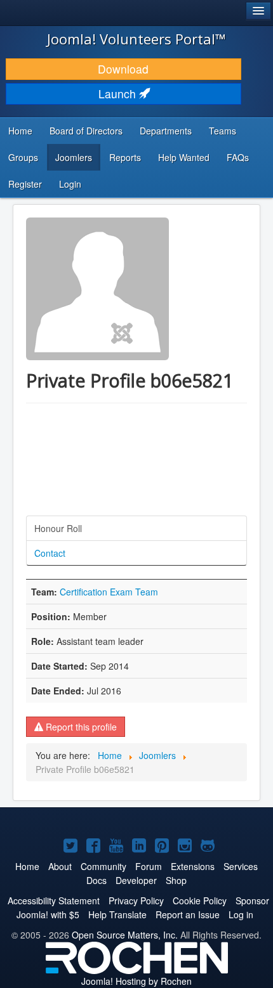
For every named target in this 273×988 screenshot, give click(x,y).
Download (123, 69)
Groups (23, 157)
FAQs (238, 157)
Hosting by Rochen (136, 981)
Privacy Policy (136, 900)
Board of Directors (86, 130)
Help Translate (117, 914)
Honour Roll (58, 528)
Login (70, 184)
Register (25, 184)
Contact (49, 553)
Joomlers (73, 157)
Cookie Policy (200, 900)
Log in (241, 914)
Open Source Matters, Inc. (125, 934)
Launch (118, 93)
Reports (125, 157)
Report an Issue (188, 914)
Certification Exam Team (109, 591)
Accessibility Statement (54, 900)
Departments (166, 130)
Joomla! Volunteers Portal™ (136, 38)
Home (20, 130)
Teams (222, 130)
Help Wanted (184, 157)
